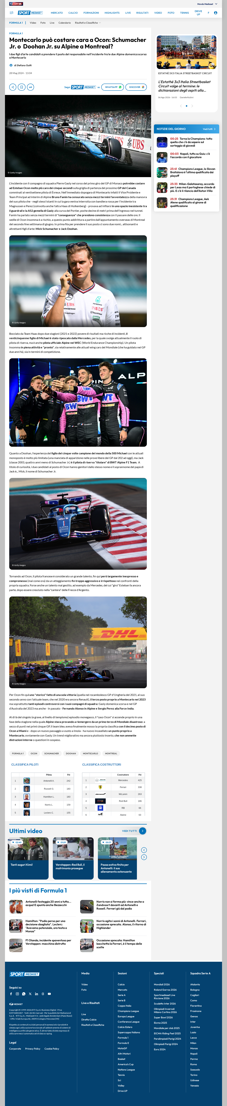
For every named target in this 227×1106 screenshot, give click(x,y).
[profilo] (215, 13)
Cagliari (194, 995)
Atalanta (195, 984)
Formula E (123, 1043)
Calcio (121, 984)
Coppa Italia (124, 1005)
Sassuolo (195, 1069)
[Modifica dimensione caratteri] (30, 87)
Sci (119, 1080)
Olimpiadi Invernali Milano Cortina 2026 (165, 1010)
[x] (30, 994)
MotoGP (122, 1048)
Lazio (193, 1032)
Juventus (195, 1027)
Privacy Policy (32, 1048)
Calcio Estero (125, 1027)
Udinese (194, 1080)
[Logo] (31, 13)
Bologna (195, 989)
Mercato (122, 989)
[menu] (11, 13)
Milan (193, 1043)
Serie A (122, 995)
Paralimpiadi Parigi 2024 (167, 1038)
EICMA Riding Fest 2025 (167, 1033)
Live (83, 1014)
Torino (193, 1075)
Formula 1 (123, 1037)
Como (193, 1000)
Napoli (193, 1053)
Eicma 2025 (160, 1022)
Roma (193, 1064)
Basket (121, 1059)
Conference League (128, 1021)
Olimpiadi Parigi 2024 (166, 1044)
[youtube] (49, 994)
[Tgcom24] (16, 4)
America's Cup (126, 1064)
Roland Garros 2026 (165, 989)
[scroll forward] (144, 857)
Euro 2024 (159, 1049)
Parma (194, 1059)
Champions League (128, 1011)
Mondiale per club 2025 (167, 1028)
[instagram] (17, 994)
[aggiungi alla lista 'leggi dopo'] (22, 87)
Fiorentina (196, 1005)
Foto (84, 989)
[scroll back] (144, 850)
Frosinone (195, 1011)
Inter (193, 1021)
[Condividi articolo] (12, 87)
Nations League (126, 1069)
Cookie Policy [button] (52, 1048)
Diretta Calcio (88, 1019)
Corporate (15, 1048)
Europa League (126, 1016)
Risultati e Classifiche (92, 1024)
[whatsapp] (24, 994)
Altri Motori (124, 1053)
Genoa (194, 1016)
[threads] (43, 994)
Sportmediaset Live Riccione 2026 (164, 996)
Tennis (121, 1075)
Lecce (193, 1037)
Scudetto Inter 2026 (165, 1003)
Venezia (194, 1085)
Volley (121, 1085)
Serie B (121, 1000)
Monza (194, 1048)
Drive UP (122, 1091)
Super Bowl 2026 (163, 1017)
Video (84, 984)
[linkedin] (36, 994)
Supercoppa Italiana (129, 1032)
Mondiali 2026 (162, 984)
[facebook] (11, 994)
